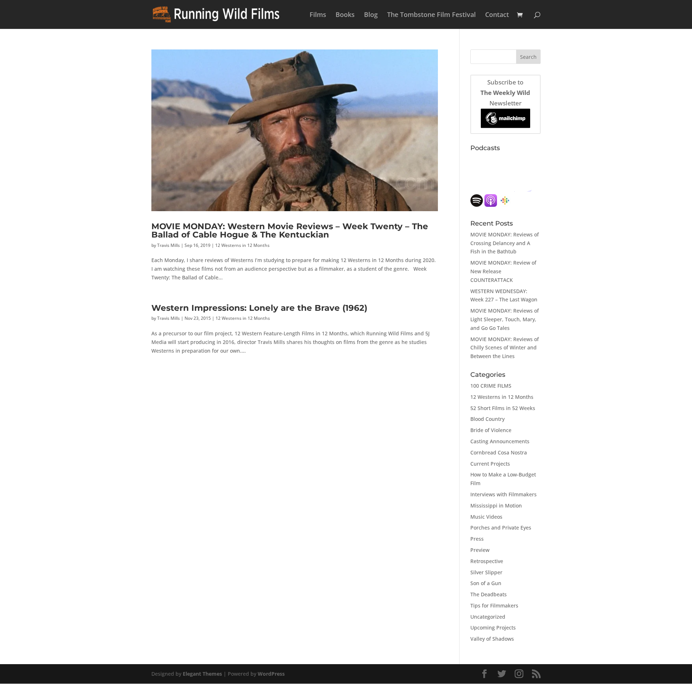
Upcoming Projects (493, 627)
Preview (479, 549)
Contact (497, 15)
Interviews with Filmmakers (503, 494)
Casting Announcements (499, 441)
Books (345, 15)
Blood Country (487, 418)
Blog (371, 15)
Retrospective (486, 561)
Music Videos (486, 516)
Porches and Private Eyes (500, 527)
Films (318, 15)
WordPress (271, 673)
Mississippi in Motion (496, 505)
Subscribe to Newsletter (505, 92)
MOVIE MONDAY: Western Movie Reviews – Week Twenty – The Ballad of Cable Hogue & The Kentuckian (289, 230)
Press (477, 538)
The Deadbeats (488, 594)
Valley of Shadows (492, 638)
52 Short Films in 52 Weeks (502, 408)
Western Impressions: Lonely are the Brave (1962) (259, 307)
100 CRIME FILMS (490, 385)
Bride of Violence (490, 430)
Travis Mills (168, 245)
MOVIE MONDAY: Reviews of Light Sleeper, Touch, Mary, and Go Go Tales (504, 319)
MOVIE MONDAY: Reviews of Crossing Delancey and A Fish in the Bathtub (504, 243)
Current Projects (490, 463)
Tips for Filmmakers (494, 605)
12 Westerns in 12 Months (242, 245)
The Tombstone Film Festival (431, 15)
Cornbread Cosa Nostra (498, 452)
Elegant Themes (202, 673)
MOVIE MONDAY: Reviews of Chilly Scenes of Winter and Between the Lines (504, 348)
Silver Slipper (486, 572)
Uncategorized (487, 616)
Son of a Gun (485, 583)
